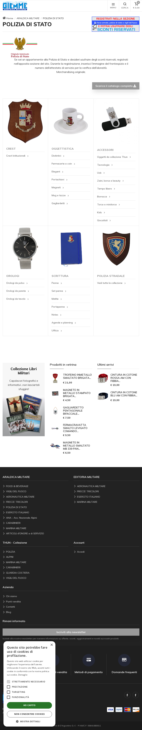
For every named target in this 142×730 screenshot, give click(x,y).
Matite (55, 298)
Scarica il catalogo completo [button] (114, 86)
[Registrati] (115, 24)
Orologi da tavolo (16, 298)
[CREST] (25, 121)
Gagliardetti (58, 203)
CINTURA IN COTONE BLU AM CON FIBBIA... (123, 394)
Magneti (56, 187)
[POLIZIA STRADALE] (116, 248)
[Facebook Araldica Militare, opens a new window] (135, 695)
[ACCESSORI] (116, 122)
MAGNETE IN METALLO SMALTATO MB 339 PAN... (76, 445)
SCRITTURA (60, 276)
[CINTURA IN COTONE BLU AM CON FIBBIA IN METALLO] (102, 395)
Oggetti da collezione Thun (112, 156)
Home (9, 18)
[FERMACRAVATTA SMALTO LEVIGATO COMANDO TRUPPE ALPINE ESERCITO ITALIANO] (55, 428)
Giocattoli (102, 220)
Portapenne (58, 306)
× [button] (51, 645)
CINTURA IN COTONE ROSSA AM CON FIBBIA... (123, 378)
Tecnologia (103, 164)
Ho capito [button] (29, 705)
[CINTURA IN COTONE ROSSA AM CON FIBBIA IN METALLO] (102, 378)
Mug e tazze (59, 195)
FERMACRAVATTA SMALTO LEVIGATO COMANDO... (75, 428)
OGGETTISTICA (63, 148)
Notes (55, 314)
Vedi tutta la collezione (110, 282)
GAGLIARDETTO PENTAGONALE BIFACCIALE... (73, 410)
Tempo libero (105, 188)
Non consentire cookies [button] (29, 714)
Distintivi (57, 155)
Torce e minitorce (107, 204)
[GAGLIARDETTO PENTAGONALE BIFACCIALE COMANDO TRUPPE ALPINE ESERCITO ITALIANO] (55, 411)
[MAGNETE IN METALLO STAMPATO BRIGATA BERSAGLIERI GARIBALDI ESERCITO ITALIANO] (55, 393)
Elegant (56, 171)
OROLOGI (12, 276)
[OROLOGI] (25, 248)
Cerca (124, 8)
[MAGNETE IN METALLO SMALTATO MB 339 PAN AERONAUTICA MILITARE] (55, 446)
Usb (99, 172)
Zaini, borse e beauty (109, 180)
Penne (55, 282)
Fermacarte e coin (62, 163)
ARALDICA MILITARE (28, 18)
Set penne (58, 290)
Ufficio (55, 330)
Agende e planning (62, 322)
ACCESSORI (105, 150)
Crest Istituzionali (16, 155)
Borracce (102, 196)
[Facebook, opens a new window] (127, 695)
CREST (11, 148)
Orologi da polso (15, 282)
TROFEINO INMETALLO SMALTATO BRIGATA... (77, 376)
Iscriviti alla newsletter (71, 632)
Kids (100, 212)
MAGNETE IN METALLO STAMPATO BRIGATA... (77, 393)
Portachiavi (58, 179)
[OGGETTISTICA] (70, 121)
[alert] (29, 684)
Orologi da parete (16, 290)
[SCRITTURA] (70, 248)
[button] (15, 6)
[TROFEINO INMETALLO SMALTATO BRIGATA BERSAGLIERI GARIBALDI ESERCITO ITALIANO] (55, 378)
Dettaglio (23, 674)
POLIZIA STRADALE (111, 276)
